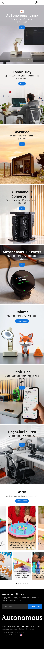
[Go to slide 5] (23, 583)
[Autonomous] (3, 2)
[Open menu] (41, 2)
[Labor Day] (22, 94)
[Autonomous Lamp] (22, 34)
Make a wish (22, 501)
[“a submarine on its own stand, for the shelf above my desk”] (22, 528)
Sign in (4, 632)
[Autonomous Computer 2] (22, 214)
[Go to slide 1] (16, 583)
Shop (22, 83)
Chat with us (13, 635)
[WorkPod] (22, 154)
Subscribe (35, 606)
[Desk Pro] (22, 394)
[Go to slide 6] (25, 583)
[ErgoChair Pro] (22, 454)
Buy (22, 27)
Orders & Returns (16, 632)
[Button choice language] (21, 635)
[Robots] (22, 334)
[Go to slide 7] (27, 583)
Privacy (4, 635)
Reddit (32, 629)
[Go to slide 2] (18, 583)
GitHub (21, 629)
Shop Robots (22, 321)
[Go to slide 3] (20, 583)
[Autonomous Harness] (22, 274)
